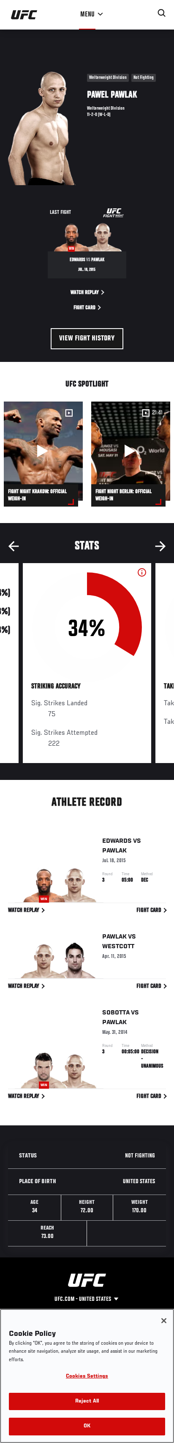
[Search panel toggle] (162, 13)
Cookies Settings (87, 1376)
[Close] (164, 1320)
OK (87, 1426)
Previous (13, 546)
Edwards (117, 841)
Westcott (118, 946)
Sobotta (116, 1012)
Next (160, 546)
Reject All (87, 1401)
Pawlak (114, 850)
